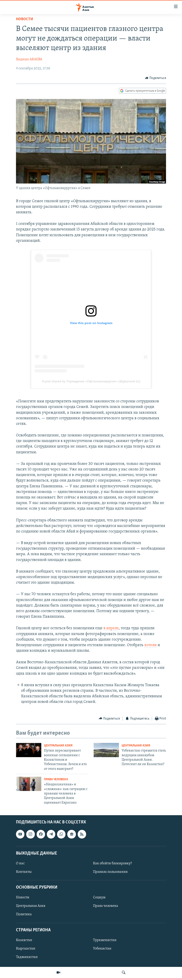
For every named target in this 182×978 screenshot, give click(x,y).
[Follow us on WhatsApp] (61, 834)
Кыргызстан (25, 948)
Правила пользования (110, 872)
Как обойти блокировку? (112, 863)
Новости (24, 19)
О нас (20, 863)
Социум (99, 897)
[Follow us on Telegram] (51, 834)
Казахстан (24, 940)
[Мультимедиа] (58, 972)
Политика (24, 914)
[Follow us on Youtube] (20, 834)
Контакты (24, 872)
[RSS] (82, 834)
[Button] (155, 78)
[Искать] (123, 972)
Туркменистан (105, 940)
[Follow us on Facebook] (41, 834)
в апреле (111, 628)
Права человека (56, 779)
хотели (150, 645)
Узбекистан (102, 948)
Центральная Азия (58, 745)
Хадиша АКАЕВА (29, 59)
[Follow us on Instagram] (30, 834)
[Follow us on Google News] (71, 834)
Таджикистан (27, 957)
